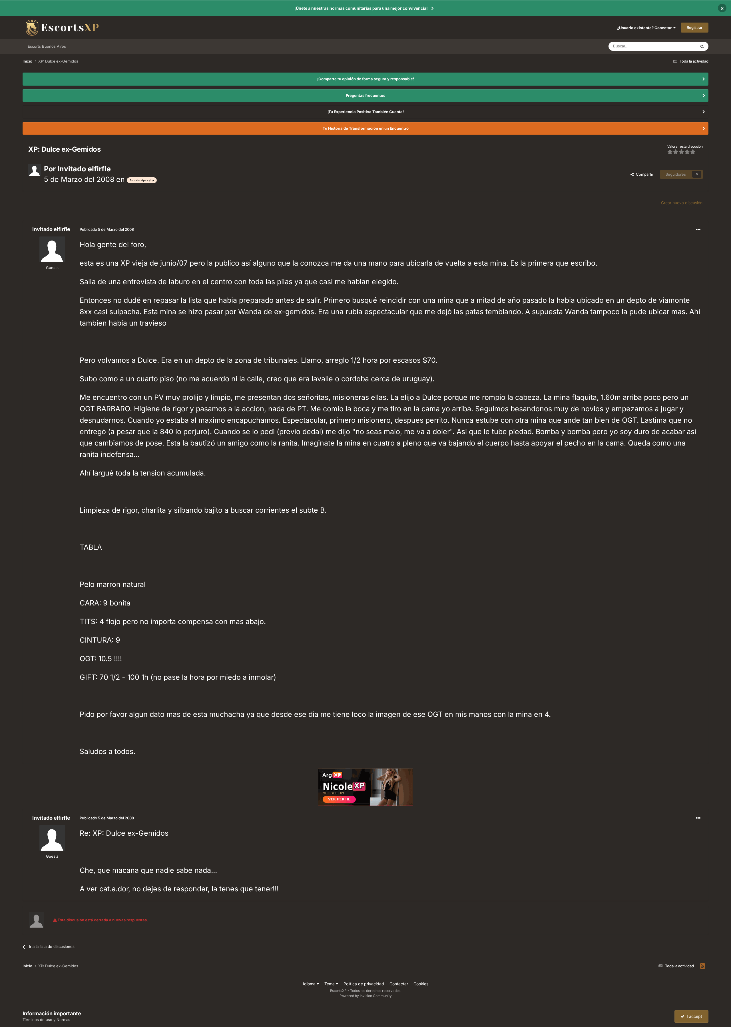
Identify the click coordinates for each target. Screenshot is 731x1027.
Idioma (310, 983)
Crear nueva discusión (681, 202)
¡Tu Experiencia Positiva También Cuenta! (366, 111)
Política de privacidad (364, 983)
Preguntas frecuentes (365, 95)
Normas (63, 1019)
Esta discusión (676, 46)
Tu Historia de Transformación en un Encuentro (366, 128)
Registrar (694, 27)
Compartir (643, 174)
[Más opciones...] (698, 229)
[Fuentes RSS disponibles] (702, 966)
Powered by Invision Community (366, 996)
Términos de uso (37, 1019)
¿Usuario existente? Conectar (645, 27)
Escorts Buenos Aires (47, 46)
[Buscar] (702, 46)
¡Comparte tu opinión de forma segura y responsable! (365, 79)
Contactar (398, 983)
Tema (330, 983)
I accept (693, 1016)
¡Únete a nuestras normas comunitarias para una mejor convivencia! (361, 8)
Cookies (420, 983)
